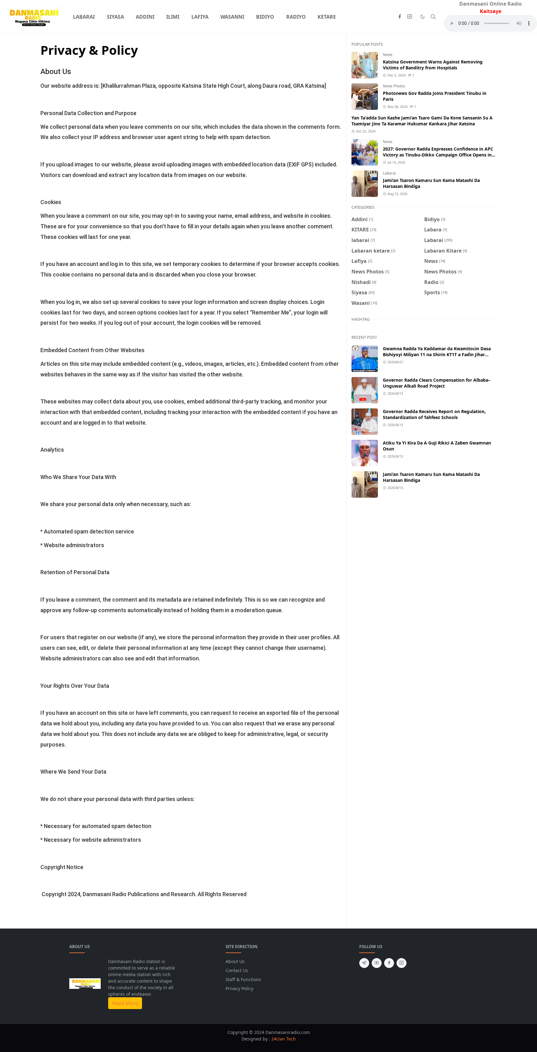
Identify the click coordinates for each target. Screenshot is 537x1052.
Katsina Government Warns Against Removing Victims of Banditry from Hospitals (433, 65)
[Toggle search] (433, 16)
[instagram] (410, 17)
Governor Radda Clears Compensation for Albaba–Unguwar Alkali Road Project (436, 383)
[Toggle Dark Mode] (422, 17)
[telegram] (364, 963)
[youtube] (377, 963)
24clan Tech (283, 1039)
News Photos (394, 86)
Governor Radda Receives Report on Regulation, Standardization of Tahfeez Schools (434, 414)
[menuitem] (84, 17)
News (387, 54)
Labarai (389, 173)
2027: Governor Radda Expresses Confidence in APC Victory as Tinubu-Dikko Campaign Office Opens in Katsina (438, 155)
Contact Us (237, 970)
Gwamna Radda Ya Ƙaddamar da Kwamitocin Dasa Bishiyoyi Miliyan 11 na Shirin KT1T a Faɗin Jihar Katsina (437, 354)
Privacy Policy (239, 988)
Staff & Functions (243, 979)
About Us (235, 961)
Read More (125, 1003)
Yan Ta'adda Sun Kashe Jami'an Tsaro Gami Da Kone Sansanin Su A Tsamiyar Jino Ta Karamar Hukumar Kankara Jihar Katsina (422, 121)
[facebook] (400, 17)
